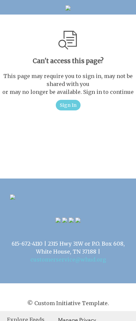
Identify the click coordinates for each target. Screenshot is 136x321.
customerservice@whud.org (68, 259)
